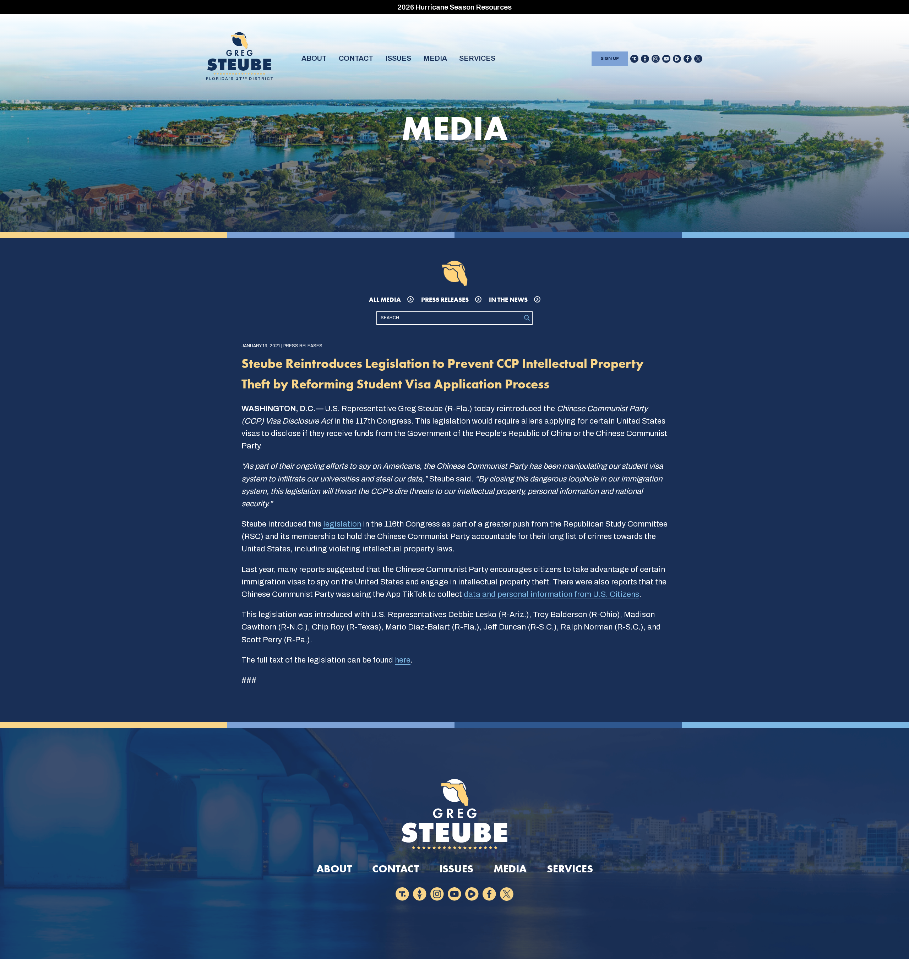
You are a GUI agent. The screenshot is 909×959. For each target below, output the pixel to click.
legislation (342, 524)
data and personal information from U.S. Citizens (551, 594)
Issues (398, 58)
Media (435, 58)
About (314, 58)
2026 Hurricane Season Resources (454, 7)
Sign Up (610, 58)
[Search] (527, 318)
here (402, 660)
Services (477, 58)
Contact (356, 58)
